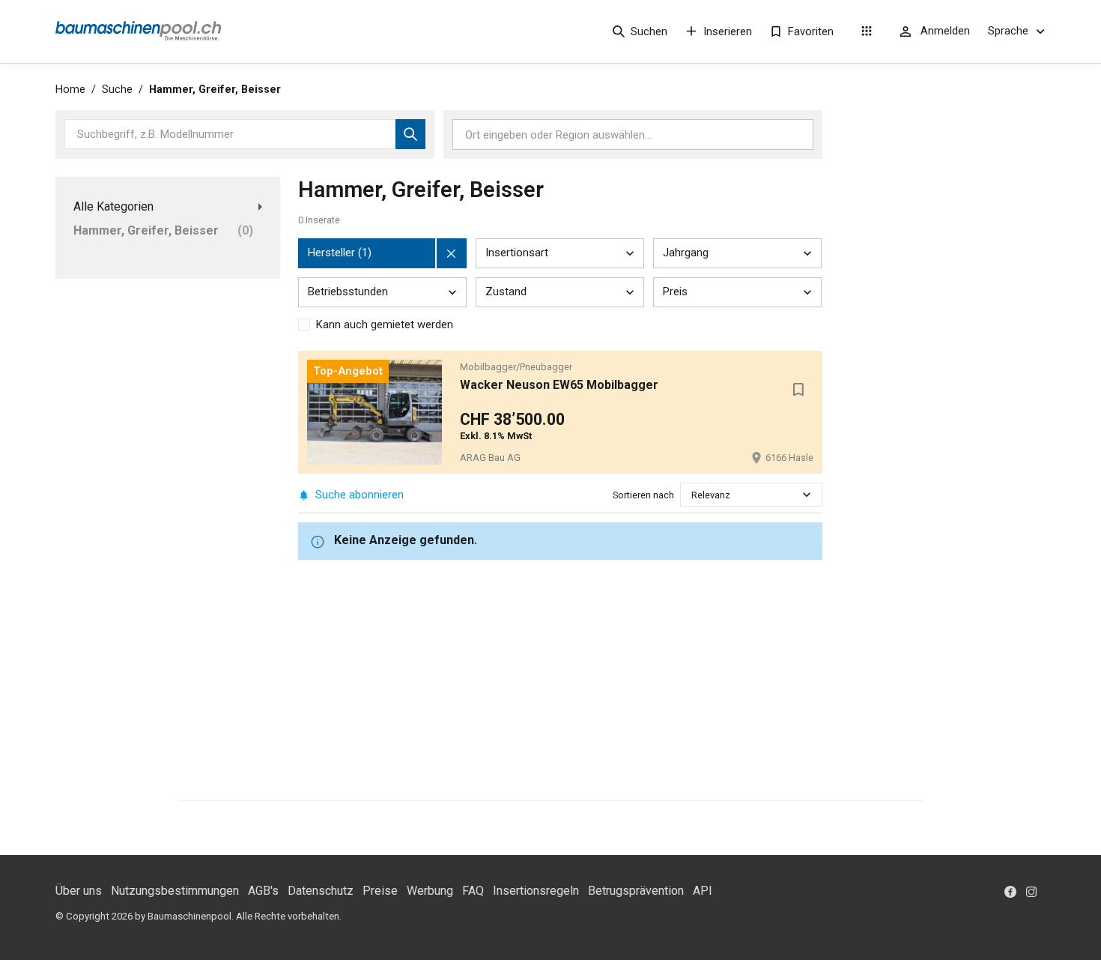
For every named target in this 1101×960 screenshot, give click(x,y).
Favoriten (811, 31)
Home (70, 89)
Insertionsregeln (536, 891)
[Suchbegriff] (410, 134)
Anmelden (945, 30)
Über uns (78, 891)
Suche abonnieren (359, 494)
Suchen (649, 31)
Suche (117, 89)
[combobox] (692, 495)
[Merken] (798, 390)
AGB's (263, 891)
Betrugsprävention (636, 891)
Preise (380, 891)
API (702, 891)
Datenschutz (321, 891)
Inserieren (727, 31)
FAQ (473, 891)
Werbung (430, 891)
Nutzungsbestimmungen (175, 891)
